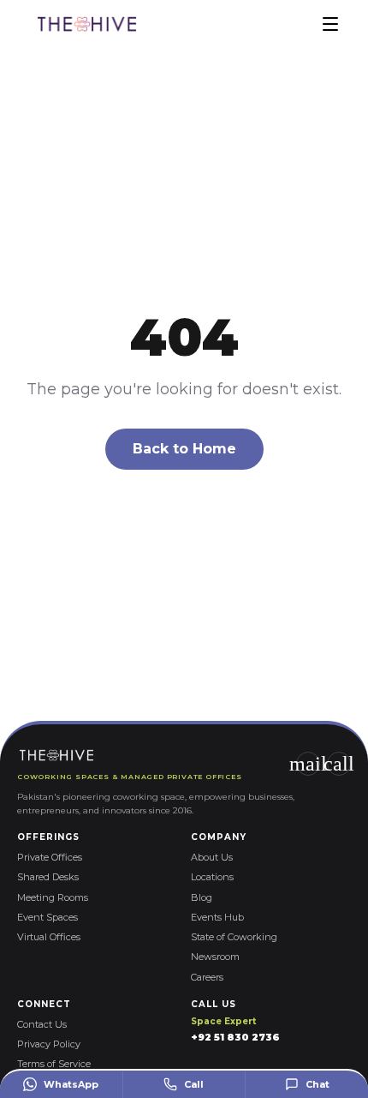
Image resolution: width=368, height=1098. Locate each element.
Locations (212, 877)
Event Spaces (47, 917)
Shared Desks (48, 877)
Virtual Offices (48, 937)
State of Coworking (234, 937)
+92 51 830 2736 (235, 1037)
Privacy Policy (48, 1044)
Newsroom (215, 957)
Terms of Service (54, 1064)
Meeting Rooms (52, 897)
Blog (201, 897)
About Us (212, 857)
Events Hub (217, 917)
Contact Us (42, 1024)
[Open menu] (330, 24)
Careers (207, 977)
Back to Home (184, 449)
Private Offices (49, 857)
